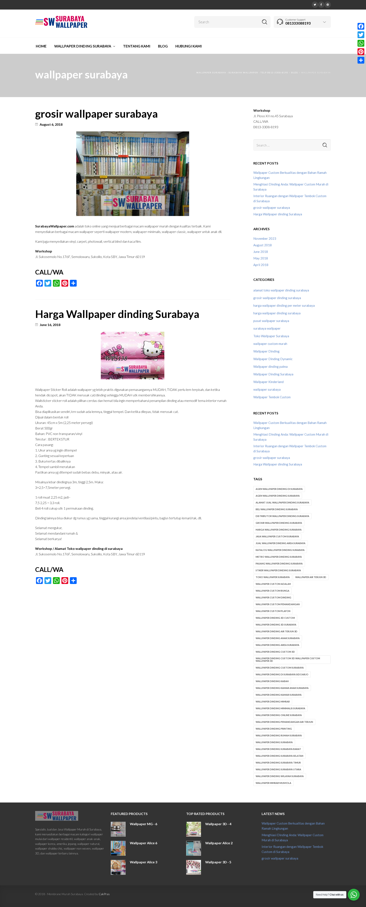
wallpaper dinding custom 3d (275, 651)
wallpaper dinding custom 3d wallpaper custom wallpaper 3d (288, 659)
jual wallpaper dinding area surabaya (280, 543)
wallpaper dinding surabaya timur (278, 762)
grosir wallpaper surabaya (96, 113)
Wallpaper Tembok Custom (272, 397)
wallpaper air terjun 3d (310, 577)
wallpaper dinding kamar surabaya (279, 694)
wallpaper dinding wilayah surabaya (280, 776)
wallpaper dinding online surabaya (279, 715)
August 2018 (262, 245)
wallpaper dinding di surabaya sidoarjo (282, 674)
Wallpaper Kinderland (268, 382)
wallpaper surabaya (267, 389)
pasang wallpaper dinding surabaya (279, 563)
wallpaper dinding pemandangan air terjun (284, 721)
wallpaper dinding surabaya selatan (279, 755)
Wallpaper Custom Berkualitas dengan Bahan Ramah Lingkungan (290, 175)
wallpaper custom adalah (273, 583)
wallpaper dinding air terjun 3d (276, 631)
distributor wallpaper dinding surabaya (282, 516)
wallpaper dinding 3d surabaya (276, 624)
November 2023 (264, 238)
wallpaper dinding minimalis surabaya (280, 708)
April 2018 (260, 265)
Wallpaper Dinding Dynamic (273, 359)
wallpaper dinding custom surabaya (280, 667)
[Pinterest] (327, 4)
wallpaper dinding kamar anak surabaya (282, 688)
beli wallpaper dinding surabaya (277, 509)
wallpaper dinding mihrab (273, 701)
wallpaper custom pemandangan (278, 604)
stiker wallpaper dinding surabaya (278, 570)
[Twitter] (315, 4)
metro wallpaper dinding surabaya (279, 556)
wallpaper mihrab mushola (273, 783)
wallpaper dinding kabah (272, 681)
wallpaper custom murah (270, 344)
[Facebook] (321, 4)
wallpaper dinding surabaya (274, 742)
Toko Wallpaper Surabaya (271, 336)
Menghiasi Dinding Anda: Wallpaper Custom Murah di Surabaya (290, 186)
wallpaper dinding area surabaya (277, 645)
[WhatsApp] (361, 43)
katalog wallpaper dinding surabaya (280, 550)
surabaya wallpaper (267, 328)
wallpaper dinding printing (274, 728)
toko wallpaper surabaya (273, 577)
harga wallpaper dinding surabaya (277, 313)
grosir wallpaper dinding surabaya (277, 298)
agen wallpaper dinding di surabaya (279, 489)
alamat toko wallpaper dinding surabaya (281, 290)
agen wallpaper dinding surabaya (278, 495)
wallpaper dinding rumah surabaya (279, 735)
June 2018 (260, 252)
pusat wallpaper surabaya (271, 321)
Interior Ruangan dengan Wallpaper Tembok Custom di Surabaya (289, 198)
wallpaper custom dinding (273, 597)
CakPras (104, 894)
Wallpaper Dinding (266, 351)
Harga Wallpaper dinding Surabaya (117, 314)
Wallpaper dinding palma (270, 366)
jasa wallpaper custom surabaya (277, 536)
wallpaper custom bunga (272, 590)
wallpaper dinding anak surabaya (278, 638)
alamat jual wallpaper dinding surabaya (282, 502)
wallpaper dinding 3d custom (275, 617)
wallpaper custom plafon (273, 611)
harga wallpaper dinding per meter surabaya (284, 305)
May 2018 (260, 258)
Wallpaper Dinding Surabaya (273, 374)
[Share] (361, 60)
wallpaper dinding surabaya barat (278, 749)
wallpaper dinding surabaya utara (278, 769)
